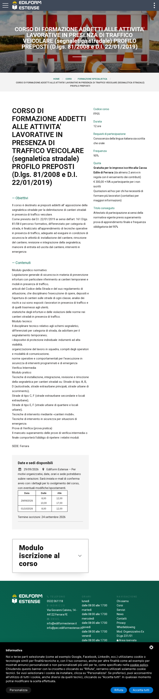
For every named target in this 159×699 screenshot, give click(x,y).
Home (56, 79)
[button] (50, 556)
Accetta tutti (141, 690)
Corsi (69, 79)
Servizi (121, 609)
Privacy (121, 622)
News (120, 614)
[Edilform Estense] (26, 5)
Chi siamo (123, 601)
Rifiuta (118, 690)
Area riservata (127, 640)
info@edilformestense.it (62, 623)
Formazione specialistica (92, 79)
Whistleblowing (126, 627)
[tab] (50, 556)
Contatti (122, 618)
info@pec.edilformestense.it (64, 627)
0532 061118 (55, 601)
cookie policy (139, 665)
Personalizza (18, 690)
